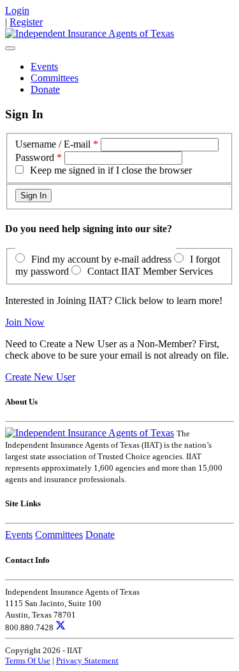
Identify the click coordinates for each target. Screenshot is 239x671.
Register (26, 22)
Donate (45, 89)
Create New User (40, 376)
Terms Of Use (27, 660)
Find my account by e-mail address (101, 259)
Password (34, 157)
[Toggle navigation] (10, 48)
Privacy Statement (87, 660)
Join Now (25, 322)
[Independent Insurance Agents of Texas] (89, 33)
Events (44, 66)
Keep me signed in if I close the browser (111, 170)
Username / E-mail (53, 144)
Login (17, 10)
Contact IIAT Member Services (150, 271)
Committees (54, 78)
